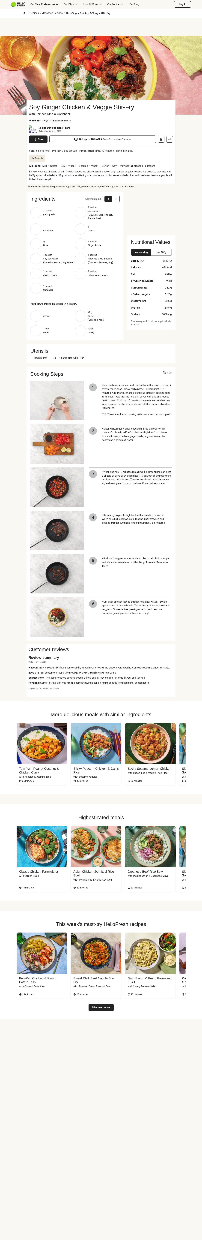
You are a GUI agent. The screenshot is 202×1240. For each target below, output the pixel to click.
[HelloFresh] (18, 4)
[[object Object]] (161, 139)
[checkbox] (30, 120)
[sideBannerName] (151, 211)
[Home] (24, 13)
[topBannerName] (101, 27)
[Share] (169, 139)
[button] (75, 199)
